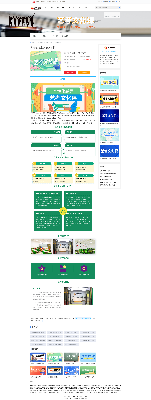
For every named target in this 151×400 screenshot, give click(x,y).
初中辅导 (35, 36)
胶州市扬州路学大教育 (88, 336)
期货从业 (98, 390)
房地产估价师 (61, 387)
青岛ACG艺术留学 (105, 171)
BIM (57, 385)
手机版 (100, 1)
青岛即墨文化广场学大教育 (54, 340)
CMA (63, 390)
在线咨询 (84, 72)
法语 (114, 390)
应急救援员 (67, 387)
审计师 (86, 390)
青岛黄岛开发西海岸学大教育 (71, 340)
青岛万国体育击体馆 (105, 176)
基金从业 (46, 390)
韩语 (117, 390)
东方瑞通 (115, 392)
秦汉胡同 (97, 392)
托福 (96, 387)
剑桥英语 (66, 388)
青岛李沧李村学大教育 (37, 344)
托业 (101, 387)
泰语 (45, 392)
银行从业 (59, 390)
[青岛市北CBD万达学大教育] (35, 7)
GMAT (106, 387)
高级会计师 (93, 390)
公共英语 (108, 388)
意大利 (33, 392)
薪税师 (55, 390)
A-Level (110, 387)
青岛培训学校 (47, 1)
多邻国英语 (36, 388)
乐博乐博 (89, 392)
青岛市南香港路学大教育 (71, 344)
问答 (80, 7)
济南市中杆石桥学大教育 (71, 332)
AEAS (79, 388)
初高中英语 (93, 388)
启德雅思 (72, 392)
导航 (31, 381)
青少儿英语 (57, 388)
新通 (76, 392)
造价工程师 (61, 385)
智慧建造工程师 (54, 387)
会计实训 (70, 390)
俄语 (47, 392)
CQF (102, 390)
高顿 (81, 392)
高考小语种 (38, 392)
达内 (78, 392)
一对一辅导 (55, 36)
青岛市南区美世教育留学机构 (108, 173)
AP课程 (116, 387)
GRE (98, 387)
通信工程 (100, 385)
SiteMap (119, 1)
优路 (54, 392)
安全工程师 (82, 385)
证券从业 (51, 390)
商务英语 (52, 388)
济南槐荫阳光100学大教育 (54, 332)
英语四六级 (46, 388)
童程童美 (84, 392)
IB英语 (62, 388)
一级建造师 (33, 385)
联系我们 (87, 7)
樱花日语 (67, 392)
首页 (46, 7)
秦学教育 (106, 392)
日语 (109, 390)
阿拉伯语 (51, 392)
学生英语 (98, 388)
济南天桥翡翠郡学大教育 (38, 332)
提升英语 (75, 388)
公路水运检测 (94, 385)
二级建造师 (39, 385)
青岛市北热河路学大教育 (55, 344)
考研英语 (41, 388)
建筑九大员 (87, 385)
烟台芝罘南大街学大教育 (38, 336)
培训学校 (112, 1)
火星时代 (58, 392)
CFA (77, 390)
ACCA (66, 390)
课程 (52, 7)
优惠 (74, 7)
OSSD (31, 388)
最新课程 (81, 396)
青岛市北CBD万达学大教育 (78, 53)
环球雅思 (63, 392)
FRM (89, 390)
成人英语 (103, 388)
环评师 (65, 385)
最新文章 (75, 396)
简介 (57, 7)
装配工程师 (113, 385)
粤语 (42, 392)
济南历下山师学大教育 (88, 332)
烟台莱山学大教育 (54, 336)
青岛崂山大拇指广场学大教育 (38, 340)
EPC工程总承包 (74, 387)
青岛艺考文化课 (57, 42)
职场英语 (71, 388)
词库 (112, 388)
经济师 (114, 388)
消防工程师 (44, 385)
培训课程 (106, 1)
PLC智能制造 (81, 387)
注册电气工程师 (46, 387)
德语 (112, 390)
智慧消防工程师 (106, 385)
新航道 (101, 392)
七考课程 (42, 42)
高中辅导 (45, 36)
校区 (63, 7)
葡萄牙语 (106, 390)
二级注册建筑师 (38, 387)
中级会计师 (35, 390)
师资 (69, 7)
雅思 (93, 387)
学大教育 (110, 392)
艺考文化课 (65, 36)
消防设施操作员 (51, 385)
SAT (103, 387)
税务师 (74, 390)
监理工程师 (70, 385)
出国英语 (88, 388)
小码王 (93, 392)
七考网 (37, 1)
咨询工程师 (76, 385)
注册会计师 (41, 390)
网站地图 (86, 396)
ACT (113, 387)
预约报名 (70, 72)
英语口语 (83, 388)
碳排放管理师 (88, 387)
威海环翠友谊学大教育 (71, 336)
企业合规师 (81, 390)
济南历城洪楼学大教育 (88, 340)
